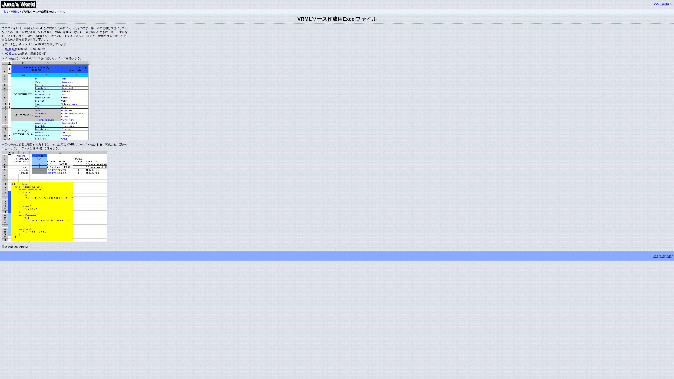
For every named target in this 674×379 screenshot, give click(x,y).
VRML (15, 11)
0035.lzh (10, 48)
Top (6, 11)
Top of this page (663, 255)
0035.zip (10, 53)
